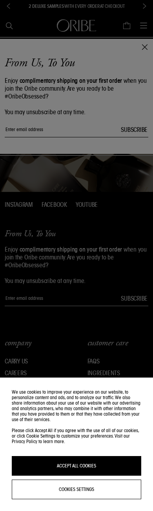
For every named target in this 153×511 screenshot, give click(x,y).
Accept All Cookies (76, 466)
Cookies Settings (76, 489)
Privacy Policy (24, 441)
